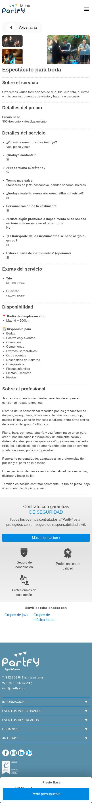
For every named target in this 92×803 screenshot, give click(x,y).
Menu (24, 6)
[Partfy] (15, 8)
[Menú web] (86, 9)
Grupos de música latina (43, 617)
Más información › (46, 538)
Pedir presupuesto (46, 794)
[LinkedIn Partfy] (21, 753)
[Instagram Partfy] (13, 753)
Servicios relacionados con (46, 607)
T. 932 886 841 (12, 677)
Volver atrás (28, 27)
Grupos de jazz (16, 615)
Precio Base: (52, 782)
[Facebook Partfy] (5, 753)
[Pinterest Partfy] (29, 753)
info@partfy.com (13, 688)
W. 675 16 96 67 (13, 683)
